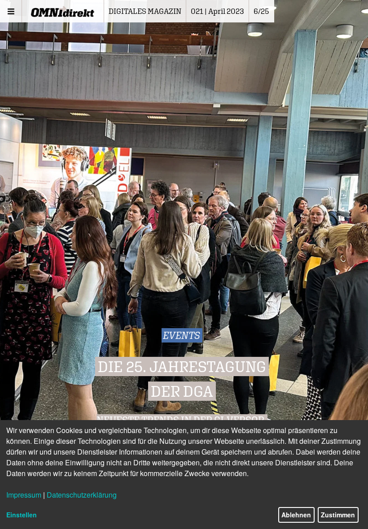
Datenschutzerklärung (82, 495)
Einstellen (21, 514)
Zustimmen (338, 514)
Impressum (23, 495)
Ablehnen (296, 514)
